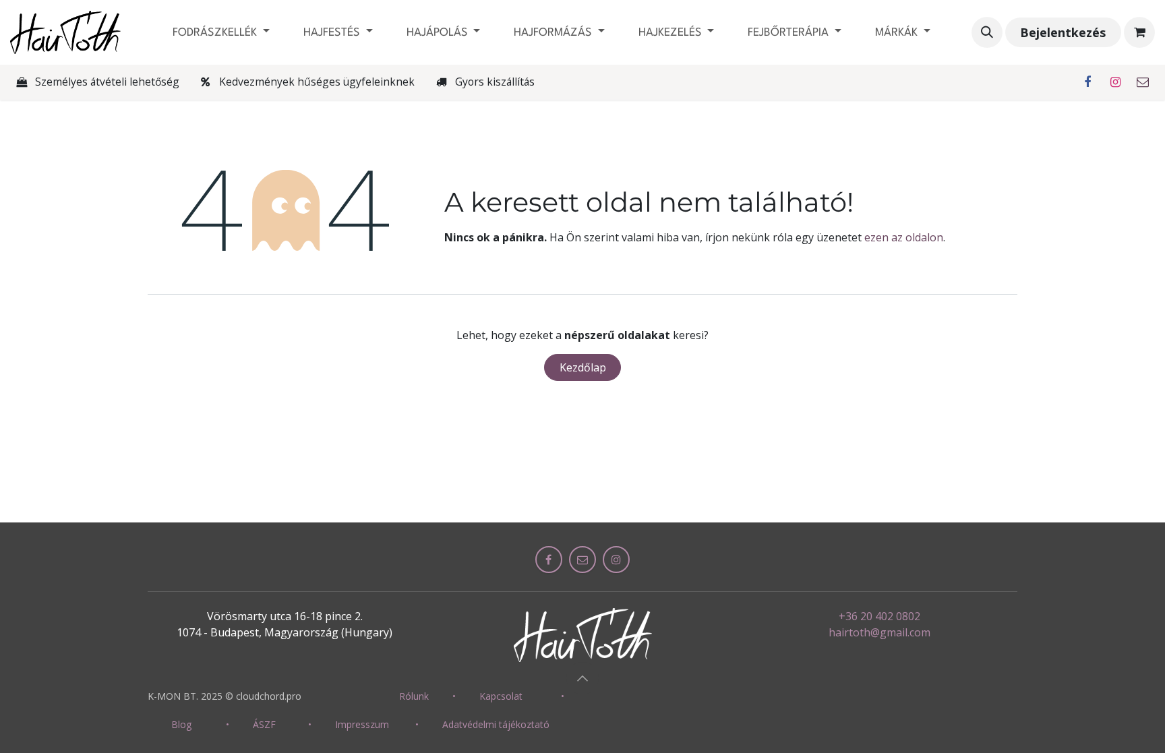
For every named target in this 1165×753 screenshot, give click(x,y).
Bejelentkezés (1063, 32)
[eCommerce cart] (1139, 32)
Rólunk (414, 696)
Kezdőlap (583, 367)
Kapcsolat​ (500, 696)
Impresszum (362, 724)
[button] (987, 32)
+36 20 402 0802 (879, 616)
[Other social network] (1143, 82)
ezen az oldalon (903, 237)
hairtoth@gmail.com (879, 632)
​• (454, 696)
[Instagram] (1115, 82)
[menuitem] (221, 33)
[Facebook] (1087, 82)
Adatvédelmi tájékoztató (495, 724)
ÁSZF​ (264, 724)
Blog (181, 724)
